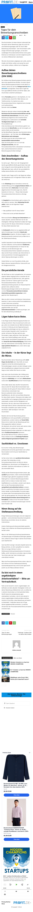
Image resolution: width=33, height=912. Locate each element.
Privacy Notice (6, 902)
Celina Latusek (6, 35)
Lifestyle (6, 24)
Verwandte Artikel (7, 658)
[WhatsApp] (14, 37)
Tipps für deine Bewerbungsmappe (7, 633)
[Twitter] (6, 37)
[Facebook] (3, 37)
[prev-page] (3, 685)
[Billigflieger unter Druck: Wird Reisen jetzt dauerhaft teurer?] (6, 679)
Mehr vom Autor (18, 658)
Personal (13, 613)
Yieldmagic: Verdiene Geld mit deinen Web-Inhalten (24, 633)
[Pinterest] (10, 37)
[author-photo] (16, 648)
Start (2, 24)
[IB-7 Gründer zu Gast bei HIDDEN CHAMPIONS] (6, 673)
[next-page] (5, 685)
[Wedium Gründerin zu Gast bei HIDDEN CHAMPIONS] (6, 665)
